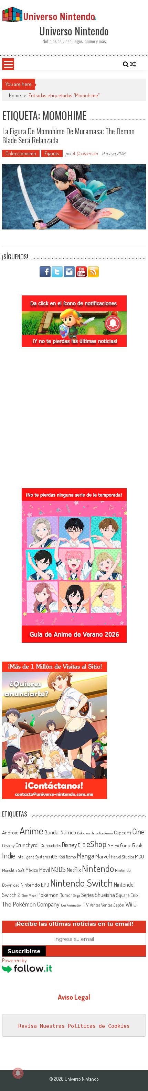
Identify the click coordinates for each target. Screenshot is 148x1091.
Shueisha (105, 894)
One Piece (29, 895)
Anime (31, 830)
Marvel (102, 856)
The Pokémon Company (31, 904)
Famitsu (113, 845)
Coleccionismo (21, 153)
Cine (138, 831)
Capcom (122, 832)
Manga (85, 855)
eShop (96, 844)
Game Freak (131, 845)
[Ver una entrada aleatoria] (133, 64)
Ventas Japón (112, 905)
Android (10, 832)
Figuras (52, 153)
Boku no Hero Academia (95, 833)
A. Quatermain (85, 153)
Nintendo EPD (35, 884)
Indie (8, 855)
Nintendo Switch (81, 882)
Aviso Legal (74, 996)
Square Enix (127, 895)
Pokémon (48, 894)
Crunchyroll (27, 845)
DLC (81, 845)
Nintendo (98, 868)
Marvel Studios (122, 856)
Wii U (131, 904)
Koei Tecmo (67, 856)
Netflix (74, 869)
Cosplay (8, 845)
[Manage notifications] (17, 1073)
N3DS (58, 869)
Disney (69, 844)
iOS (54, 856)
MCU (139, 856)
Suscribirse (24, 951)
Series (87, 894)
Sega (76, 895)
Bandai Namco (60, 832)
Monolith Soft (13, 870)
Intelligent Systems (33, 856)
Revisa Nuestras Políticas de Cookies (74, 1026)
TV (86, 904)
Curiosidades (51, 845)
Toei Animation (72, 905)
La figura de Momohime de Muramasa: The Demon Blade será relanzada (68, 135)
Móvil (44, 869)
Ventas (95, 905)
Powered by (14, 960)
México (31, 870)
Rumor (66, 895)
